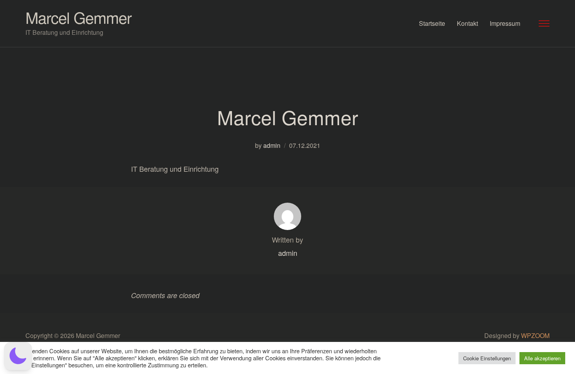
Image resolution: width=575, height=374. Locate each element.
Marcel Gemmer (78, 17)
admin (271, 145)
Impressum (505, 23)
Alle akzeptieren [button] (542, 358)
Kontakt (467, 23)
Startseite (432, 23)
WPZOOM (535, 335)
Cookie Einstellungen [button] (487, 358)
